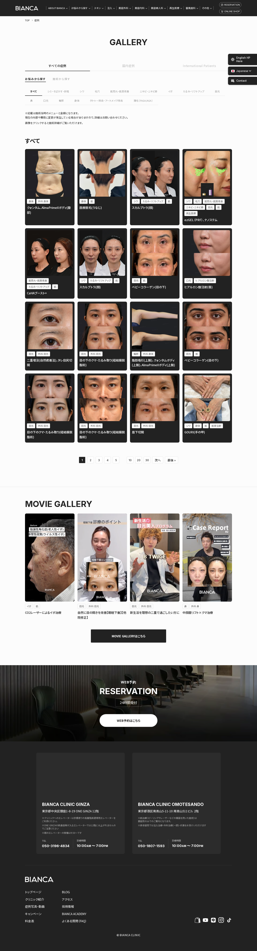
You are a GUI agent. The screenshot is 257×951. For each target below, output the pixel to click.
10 (130, 460)
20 (138, 460)
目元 (217, 91)
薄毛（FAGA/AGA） (143, 100)
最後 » (171, 460)
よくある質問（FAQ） (74, 921)
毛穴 (97, 91)
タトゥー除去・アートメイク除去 (106, 100)
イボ (170, 91)
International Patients (199, 65)
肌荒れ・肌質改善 (119, 91)
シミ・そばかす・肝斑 (58, 91)
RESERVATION (232, 4)
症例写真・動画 (35, 906)
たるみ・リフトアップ (193, 91)
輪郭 (61, 100)
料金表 (29, 921)
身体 (76, 100)
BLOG (66, 892)
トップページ (33, 892)
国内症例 (128, 65)
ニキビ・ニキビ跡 (148, 91)
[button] (239, 71)
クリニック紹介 (34, 899)
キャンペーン (33, 914)
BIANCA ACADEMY (74, 914)
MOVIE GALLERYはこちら (128, 636)
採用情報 (68, 906)
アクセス (67, 899)
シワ (82, 91)
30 (147, 460)
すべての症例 (57, 65)
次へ (158, 460)
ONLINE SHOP (232, 11)
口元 (45, 100)
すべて (33, 91)
